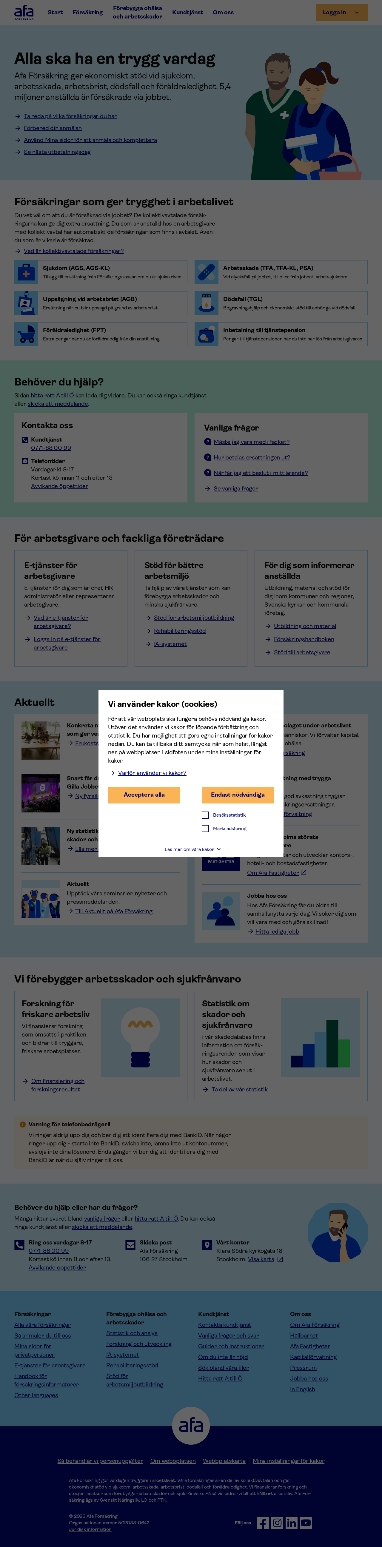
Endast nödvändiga (238, 794)
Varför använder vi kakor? (152, 772)
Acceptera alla (144, 794)
